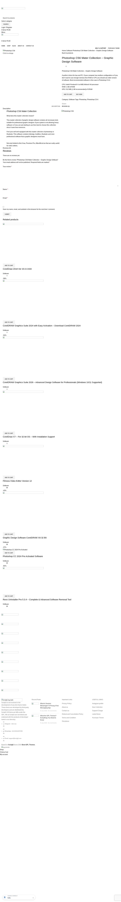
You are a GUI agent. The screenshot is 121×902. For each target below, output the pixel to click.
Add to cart (68, 94)
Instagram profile (97, 703)
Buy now (79, 94)
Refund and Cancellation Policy (72, 714)
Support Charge (97, 710)
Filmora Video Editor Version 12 (17, 481)
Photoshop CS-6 (92, 99)
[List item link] (15, 731)
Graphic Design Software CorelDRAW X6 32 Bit (25, 538)
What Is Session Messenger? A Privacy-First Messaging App (49, 706)
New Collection (97, 707)
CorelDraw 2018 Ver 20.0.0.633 (17, 269)
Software (69, 50)
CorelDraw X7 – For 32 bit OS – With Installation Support (29, 437)
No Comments (52, 710)
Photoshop (82, 99)
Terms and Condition (69, 718)
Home (64, 50)
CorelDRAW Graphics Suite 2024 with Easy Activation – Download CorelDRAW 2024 (42, 325)
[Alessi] (60, 656)
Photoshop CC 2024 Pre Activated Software (23, 556)
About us (65, 707)
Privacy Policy (66, 703)
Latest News (96, 714)
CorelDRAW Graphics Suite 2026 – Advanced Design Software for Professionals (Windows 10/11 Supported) (52, 382)
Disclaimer (65, 721)
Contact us (65, 710)
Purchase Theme (98, 718)
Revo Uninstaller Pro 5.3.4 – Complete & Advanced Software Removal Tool (37, 599)
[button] (9, 266)
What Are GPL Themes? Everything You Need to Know (48, 718)
